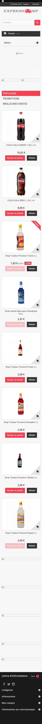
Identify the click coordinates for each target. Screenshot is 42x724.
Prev (30, 73)
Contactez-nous (16, 4)
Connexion (35, 4)
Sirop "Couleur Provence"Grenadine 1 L (21, 422)
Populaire (9, 93)
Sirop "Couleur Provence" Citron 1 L (21, 256)
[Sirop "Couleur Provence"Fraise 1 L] (21, 348)
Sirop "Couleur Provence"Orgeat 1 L (21, 533)
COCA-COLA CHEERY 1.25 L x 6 (21, 145)
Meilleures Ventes (15, 103)
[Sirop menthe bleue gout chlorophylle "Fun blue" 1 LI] (21, 292)
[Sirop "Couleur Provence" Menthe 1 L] (21, 459)
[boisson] (21, 64)
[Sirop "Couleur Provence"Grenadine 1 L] (21, 403)
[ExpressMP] (21, 11)
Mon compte (8, 703)
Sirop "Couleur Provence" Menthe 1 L (21, 478)
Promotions (11, 98)
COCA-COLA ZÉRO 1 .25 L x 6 (21, 200)
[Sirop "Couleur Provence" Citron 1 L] (21, 237)
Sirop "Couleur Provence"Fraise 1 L (21, 367)
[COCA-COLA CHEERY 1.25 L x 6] (21, 126)
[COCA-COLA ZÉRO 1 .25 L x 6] (21, 181)
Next (36, 73)
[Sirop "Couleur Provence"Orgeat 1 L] (21, 514)
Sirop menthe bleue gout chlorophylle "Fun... (21, 312)
